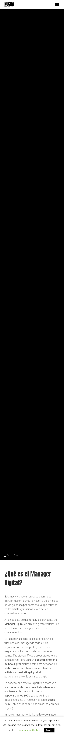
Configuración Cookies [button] (29, 730)
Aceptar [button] (49, 730)
